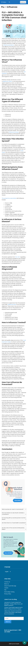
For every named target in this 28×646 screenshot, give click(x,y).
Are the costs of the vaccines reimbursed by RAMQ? (14, 528)
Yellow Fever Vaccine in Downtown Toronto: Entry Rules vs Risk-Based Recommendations (13, 612)
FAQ (5, 590)
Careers (6, 588)
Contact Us (7, 582)
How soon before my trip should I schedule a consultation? (14, 513)
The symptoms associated (9, 198)
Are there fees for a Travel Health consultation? (14, 523)
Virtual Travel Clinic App (10, 586)
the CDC (17, 257)
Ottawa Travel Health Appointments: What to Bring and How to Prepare (13, 608)
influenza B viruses (14, 132)
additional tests (12, 304)
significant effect (7, 81)
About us (6, 584)
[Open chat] (25, 643)
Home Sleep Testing (9, 592)
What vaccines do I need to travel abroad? (14, 509)
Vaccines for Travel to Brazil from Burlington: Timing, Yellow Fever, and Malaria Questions (13, 604)
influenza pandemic (8, 45)
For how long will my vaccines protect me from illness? (14, 518)
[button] (9, 2)
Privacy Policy (7, 594)
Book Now (23, 2)
